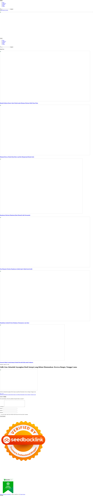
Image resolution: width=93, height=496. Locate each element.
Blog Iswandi (13, 473)
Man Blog (41, 472)
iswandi (60, 472)
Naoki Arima (58, 471)
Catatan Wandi (90, 472)
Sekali (82, 475)
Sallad (34, 468)
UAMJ (92, 470)
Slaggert (41, 467)
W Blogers (65, 466)
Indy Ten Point (48, 470)
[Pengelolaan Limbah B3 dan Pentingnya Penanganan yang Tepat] (45, 320)
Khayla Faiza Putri (71, 472)
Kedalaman (67, 475)
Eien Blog (31, 468)
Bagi (63, 474)
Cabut (1, 475)
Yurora (3, 467)
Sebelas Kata (82, 473)
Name (1, 408)
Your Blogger (74, 473)
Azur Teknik (9, 465)
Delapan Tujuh (14, 465)
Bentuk (88, 474)
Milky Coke (75, 470)
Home (3, 2)
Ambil (48, 474)
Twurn (46, 466)
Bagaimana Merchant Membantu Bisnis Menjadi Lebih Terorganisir (15, 215)
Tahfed (34, 472)
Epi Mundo (49, 466)
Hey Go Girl (34, 465)
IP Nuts (66, 470)
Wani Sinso (35, 467)
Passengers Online (12, 466)
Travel (3, 5)
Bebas (80, 474)
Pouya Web (52, 469)
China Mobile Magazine (61, 468)
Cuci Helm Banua (80, 472)
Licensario (43, 470)
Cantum (3, 475)
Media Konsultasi (44, 476)
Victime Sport (62, 470)
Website (1, 412)
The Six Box (53, 470)
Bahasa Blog (29, 476)
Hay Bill (50, 471)
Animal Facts (88, 470)
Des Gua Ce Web (73, 471)
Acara (35, 474)
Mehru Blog (79, 466)
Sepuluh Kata (14, 476)
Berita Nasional (51, 473)
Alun (44, 474)
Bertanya (30, 474)
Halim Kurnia (10, 474)
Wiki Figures (55, 465)
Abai (42, 474)
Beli (72, 474)
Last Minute (33, 470)
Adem (14, 475)
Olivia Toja (87, 466)
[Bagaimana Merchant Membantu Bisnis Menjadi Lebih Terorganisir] (41, 213)
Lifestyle (3, 4)
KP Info (58, 467)
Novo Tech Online (17, 468)
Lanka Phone (26, 465)
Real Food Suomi (21, 470)
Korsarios (29, 470)
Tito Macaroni (84, 471)
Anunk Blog (5, 465)
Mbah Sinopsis (17, 467)
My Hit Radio (45, 467)
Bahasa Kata (58, 476)
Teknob (20, 472)
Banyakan (59, 475)
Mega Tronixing (15, 469)
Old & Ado (79, 470)
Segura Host (20, 469)
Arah (61, 474)
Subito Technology (49, 465)
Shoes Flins (75, 469)
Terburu (91, 474)
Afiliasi (33, 474)
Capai (32, 475)
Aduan (9, 475)
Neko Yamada (60, 465)
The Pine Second (9, 469)
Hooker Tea (29, 469)
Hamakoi (71, 467)
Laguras (70, 468)
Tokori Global (15, 471)
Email (1, 410)
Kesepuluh (89, 475)
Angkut (57, 474)
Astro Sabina (38, 466)
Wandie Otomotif (7, 473)
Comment (2, 406)
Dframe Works (88, 465)
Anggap (22, 475)
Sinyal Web (56, 473)
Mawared (25, 470)
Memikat (70, 475)
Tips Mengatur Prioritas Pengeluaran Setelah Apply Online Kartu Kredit (16, 269)
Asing (60, 474)
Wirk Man (37, 472)
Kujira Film (36, 469)
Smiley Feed (87, 468)
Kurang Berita (46, 473)
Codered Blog (60, 469)
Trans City (24, 472)
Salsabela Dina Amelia (35, 473)
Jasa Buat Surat (75, 467)
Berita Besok (65, 473)
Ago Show (50, 468)
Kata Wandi (86, 472)
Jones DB (3, 472)
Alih (46, 474)
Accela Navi (83, 465)
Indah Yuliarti (19, 474)
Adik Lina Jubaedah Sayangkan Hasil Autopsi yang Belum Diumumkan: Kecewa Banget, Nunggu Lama (18, 394)
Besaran (63, 475)
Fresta (28, 467)
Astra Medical (57, 470)
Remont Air (54, 471)
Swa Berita (83, 466)
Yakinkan (76, 475)
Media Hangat (53, 476)
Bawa (74, 474)
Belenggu (83, 474)
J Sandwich (62, 471)
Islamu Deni (75, 466)
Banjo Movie (35, 471)
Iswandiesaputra (65, 472)
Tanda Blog (33, 476)
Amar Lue (39, 469)
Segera (80, 475)
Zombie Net (12, 468)
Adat (40, 474)
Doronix (30, 465)
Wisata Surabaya (8, 472)
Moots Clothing (81, 467)
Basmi (66, 474)
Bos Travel (13, 472)
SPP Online (83, 468)
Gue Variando (83, 470)
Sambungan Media (3, 476)
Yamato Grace (70, 466)
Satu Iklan (78, 473)
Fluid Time (65, 469)
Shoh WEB (7, 468)
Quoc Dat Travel (19, 466)
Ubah (37, 475)
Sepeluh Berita (37, 476)
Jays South (24, 467)
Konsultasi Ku (9, 476)
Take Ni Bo (79, 465)
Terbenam (77, 474)
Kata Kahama (54, 466)
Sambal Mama (50, 467)
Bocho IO (40, 471)
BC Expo (1, 470)
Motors (1, 465)
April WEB (31, 467)
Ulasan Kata (45, 475)
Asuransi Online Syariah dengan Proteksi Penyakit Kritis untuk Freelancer (16, 362)
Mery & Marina (26, 468)
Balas (68, 474)
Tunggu (39, 475)
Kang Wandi (2, 473)
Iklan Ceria (62, 466)
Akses (20, 475)
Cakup (6, 475)
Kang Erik (28, 472)
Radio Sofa (57, 472)
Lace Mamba (38, 465)
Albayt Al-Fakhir (25, 466)
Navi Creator (53, 472)
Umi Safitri (14, 474)
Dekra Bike (10, 470)
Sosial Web (69, 473)
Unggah (34, 475)
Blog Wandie (29, 473)
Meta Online (7, 467)
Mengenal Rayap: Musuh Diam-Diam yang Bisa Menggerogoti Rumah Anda (17, 156)
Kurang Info (41, 473)
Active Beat (11, 471)
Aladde (38, 467)
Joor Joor (85, 469)
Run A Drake (31, 471)
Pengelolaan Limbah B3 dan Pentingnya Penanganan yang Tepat (14, 322)
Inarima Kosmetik (38, 470)
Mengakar (16, 475)
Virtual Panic (86, 467)
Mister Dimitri (41, 468)
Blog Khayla (17, 473)
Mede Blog (56, 469)
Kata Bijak (11, 467)
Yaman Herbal (6, 471)
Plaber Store (70, 465)
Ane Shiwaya (47, 469)
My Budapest (26, 471)
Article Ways (5, 470)
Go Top (1, 495)
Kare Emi (43, 469)
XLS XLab (2, 471)
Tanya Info (49, 476)
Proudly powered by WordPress (5, 494)
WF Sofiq (36, 468)
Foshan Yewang (65, 465)
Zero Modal (75, 465)
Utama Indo (55, 467)
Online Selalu (87, 473)
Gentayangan (49, 475)
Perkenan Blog (23, 476)
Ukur (42, 475)
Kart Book (76, 468)
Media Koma (60, 473)
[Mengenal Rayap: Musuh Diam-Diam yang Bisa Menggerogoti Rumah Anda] (45, 154)
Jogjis (21, 467)
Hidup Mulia (54, 468)
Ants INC (7, 466)
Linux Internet (67, 471)
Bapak (53, 475)
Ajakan (11, 475)
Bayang (70, 474)
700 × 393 (1, 393)
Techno (3, 6)
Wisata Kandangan (23, 473)
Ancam (54, 474)
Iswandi (75, 472)
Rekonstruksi (46, 468)
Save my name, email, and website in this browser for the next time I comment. (14, 414)
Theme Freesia (22, 494)
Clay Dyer (43, 471)
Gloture (79, 468)
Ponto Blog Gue (89, 469)
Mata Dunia (17, 472)
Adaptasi (38, 474)
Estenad (68, 467)
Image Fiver (19, 465)
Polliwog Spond (43, 465)
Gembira (73, 475)
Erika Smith (4, 469)
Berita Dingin (19, 476)
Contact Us (4, 3)
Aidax (61, 467)
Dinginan (56, 475)
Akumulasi (51, 474)
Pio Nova (71, 469)
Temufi (32, 469)
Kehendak (85, 475)
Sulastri (4, 468)
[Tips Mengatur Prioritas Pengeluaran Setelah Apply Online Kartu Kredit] (45, 266)
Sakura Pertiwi (4, 474)
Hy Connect (64, 467)
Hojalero (21, 468)
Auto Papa (29, 466)
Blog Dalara (43, 466)
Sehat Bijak (26, 474)
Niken (44, 472)
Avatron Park (33, 466)
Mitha (14, 467)
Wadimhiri (4, 466)
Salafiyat (58, 466)
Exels (73, 468)
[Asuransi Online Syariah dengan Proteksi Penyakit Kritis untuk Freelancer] (32, 360)
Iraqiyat (68, 469)
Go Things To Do (79, 471)
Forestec (47, 471)
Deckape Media (21, 471)
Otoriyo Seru (70, 470)
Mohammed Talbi (80, 469)
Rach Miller (67, 468)
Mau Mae (31, 472)
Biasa (86, 474)
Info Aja (22, 474)
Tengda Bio (25, 469)
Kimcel (22, 465)
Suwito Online (48, 472)
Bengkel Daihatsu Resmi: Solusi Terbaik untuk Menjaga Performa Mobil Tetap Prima (19, 103)
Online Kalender (15, 470)
